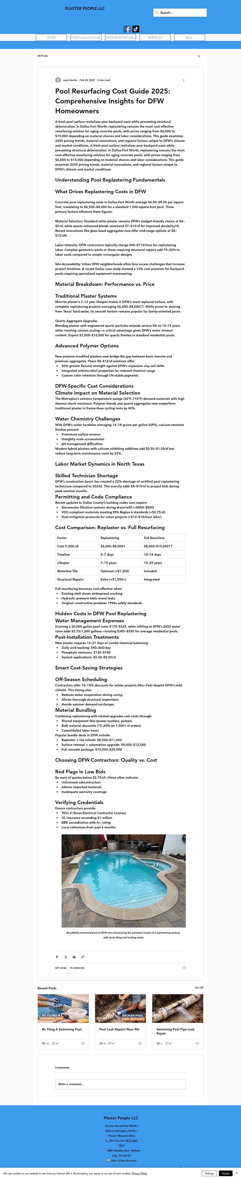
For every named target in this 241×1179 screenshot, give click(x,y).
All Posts (43, 55)
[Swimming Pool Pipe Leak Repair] (177, 1008)
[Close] (237, 1173)
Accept (226, 1173)
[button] (199, 56)
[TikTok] (135, 29)
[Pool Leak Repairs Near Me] (120, 1008)
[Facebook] (127, 29)
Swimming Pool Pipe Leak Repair (175, 1031)
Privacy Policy (139, 1173)
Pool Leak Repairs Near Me (119, 1029)
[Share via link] (83, 957)
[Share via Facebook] (57, 957)
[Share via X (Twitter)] (65, 957)
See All (199, 987)
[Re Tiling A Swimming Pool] (63, 1008)
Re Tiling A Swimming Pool (62, 1029)
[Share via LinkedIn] (74, 957)
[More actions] (184, 80)
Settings (209, 1173)
